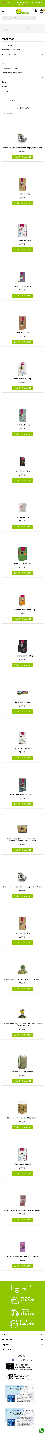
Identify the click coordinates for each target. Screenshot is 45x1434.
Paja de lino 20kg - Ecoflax (22, 1072)
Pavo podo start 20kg (22, 1164)
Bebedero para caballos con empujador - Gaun (22, 148)
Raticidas (5, 91)
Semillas (5, 96)
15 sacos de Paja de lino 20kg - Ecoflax (22, 1118)
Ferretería (5, 63)
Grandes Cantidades (10, 68)
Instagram (29, 1360)
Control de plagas (9, 59)
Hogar (4, 77)
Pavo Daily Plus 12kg (22, 425)
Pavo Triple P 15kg (22, 471)
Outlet (4, 82)
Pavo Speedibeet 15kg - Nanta (22, 794)
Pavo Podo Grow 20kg (22, 748)
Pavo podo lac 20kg (23, 240)
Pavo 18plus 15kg (22, 332)
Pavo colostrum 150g (22, 379)
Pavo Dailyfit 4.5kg (22, 702)
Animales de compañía (11, 50)
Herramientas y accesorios (12, 73)
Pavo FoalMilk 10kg (22, 517)
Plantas (5, 86)
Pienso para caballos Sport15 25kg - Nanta (22, 1256)
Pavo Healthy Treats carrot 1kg (22, 610)
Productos (8, 39)
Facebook (18, 1360)
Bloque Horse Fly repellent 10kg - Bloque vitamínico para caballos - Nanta (22, 840)
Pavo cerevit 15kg (22, 194)
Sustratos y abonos (9, 100)
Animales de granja (9, 54)
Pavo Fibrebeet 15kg (22, 286)
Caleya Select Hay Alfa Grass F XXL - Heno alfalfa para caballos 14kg (22, 1024)
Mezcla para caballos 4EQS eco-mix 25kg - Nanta (22, 1210)
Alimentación (7, 45)
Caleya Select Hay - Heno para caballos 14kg (22, 979)
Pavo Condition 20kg (22, 563)
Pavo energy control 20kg (22, 656)
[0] (41, 12)
